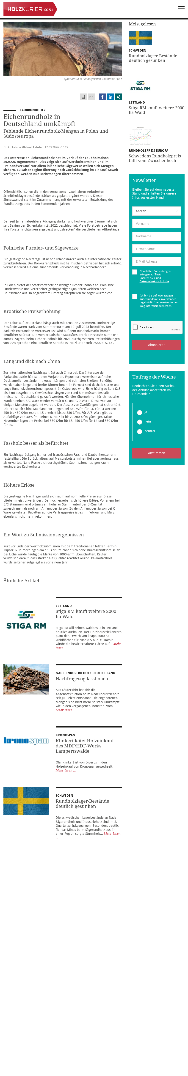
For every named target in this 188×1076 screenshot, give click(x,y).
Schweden (64, 795)
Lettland (64, 606)
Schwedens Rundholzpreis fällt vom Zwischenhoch (155, 158)
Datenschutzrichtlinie (154, 281)
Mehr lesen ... (66, 710)
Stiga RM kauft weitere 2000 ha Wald (86, 614)
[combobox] (156, 211)
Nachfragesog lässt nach (82, 678)
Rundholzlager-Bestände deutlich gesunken (82, 803)
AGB (152, 278)
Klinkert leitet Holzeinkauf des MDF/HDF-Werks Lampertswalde (85, 746)
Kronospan (65, 735)
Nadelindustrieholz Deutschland (85, 673)
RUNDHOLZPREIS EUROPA (150, 150)
